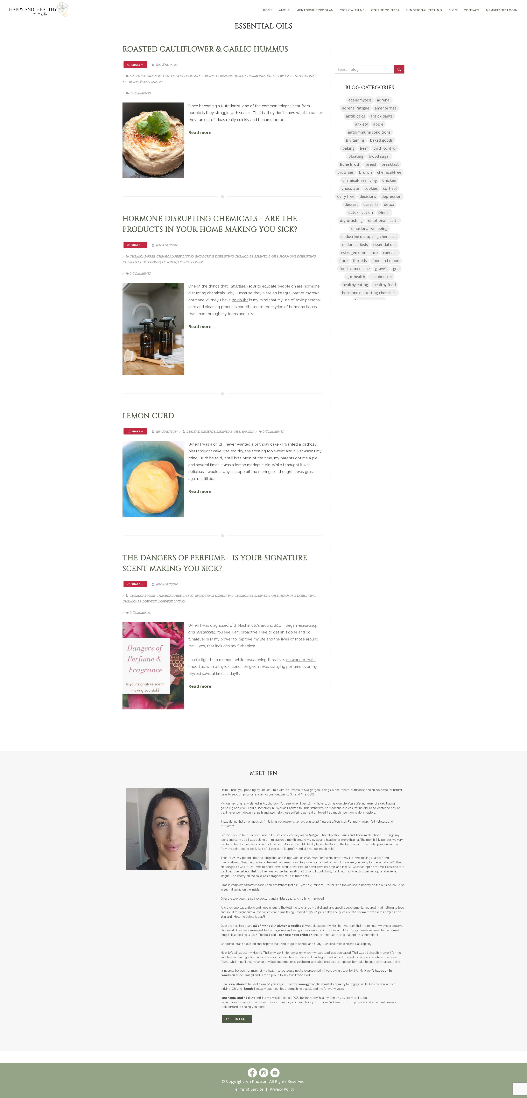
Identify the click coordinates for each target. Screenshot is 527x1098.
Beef (364, 148)
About (284, 10)
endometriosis (355, 244)
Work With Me (352, 10)
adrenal (383, 100)
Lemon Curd (148, 416)
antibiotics (355, 116)
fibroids (360, 260)
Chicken (389, 180)
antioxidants (381, 116)
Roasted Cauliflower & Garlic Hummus (205, 49)
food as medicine (199, 76)
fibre (343, 260)
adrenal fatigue (355, 108)
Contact (471, 10)
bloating (355, 156)
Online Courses (385, 10)
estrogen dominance (359, 252)
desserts (208, 431)
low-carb (284, 76)
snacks (157, 82)
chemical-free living (175, 256)
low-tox (169, 262)
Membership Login (502, 10)
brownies (345, 172)
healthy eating (355, 284)
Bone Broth (350, 164)
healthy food (384, 284)
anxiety (361, 124)
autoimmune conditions (369, 132)
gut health (355, 276)
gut (396, 268)
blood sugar (379, 156)
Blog (453, 10)
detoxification (360, 212)
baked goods (381, 140)
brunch (365, 172)
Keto (271, 76)
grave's (381, 268)
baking (348, 148)
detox (389, 204)
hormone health (231, 76)
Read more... (201, 132)
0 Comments (139, 93)
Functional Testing (424, 10)
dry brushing (351, 220)
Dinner (384, 212)
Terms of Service (248, 1089)
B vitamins (355, 140)
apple (378, 124)
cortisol (390, 188)
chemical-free (142, 256)
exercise (390, 252)
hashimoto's (381, 276)
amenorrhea (385, 108)
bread (371, 164)
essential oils (141, 76)
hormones (256, 76)
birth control (384, 148)
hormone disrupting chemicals (369, 292)
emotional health (383, 220)
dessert (192, 431)
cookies (371, 188)
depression (391, 196)
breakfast (390, 164)
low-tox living (191, 262)
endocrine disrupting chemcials (224, 256)
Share (136, 64)
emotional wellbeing (369, 228)
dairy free (345, 196)
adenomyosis (360, 100)
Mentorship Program (315, 10)
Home (267, 10)
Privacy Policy (282, 1089)
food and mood (169, 76)
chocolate (350, 188)
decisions (368, 196)
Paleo (145, 82)
